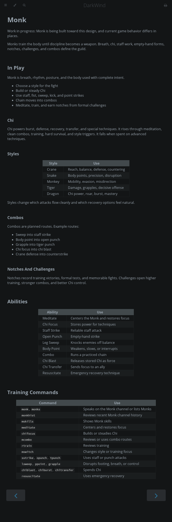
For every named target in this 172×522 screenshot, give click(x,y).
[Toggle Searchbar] (24, 5)
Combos (15, 217)
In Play (15, 67)
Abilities (17, 301)
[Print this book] (165, 5)
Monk (16, 19)
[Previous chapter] (15, 495)
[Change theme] (15, 5)
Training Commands (32, 392)
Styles (13, 153)
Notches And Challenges (31, 269)
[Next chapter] (156, 495)
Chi (10, 120)
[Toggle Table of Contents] (5, 5)
